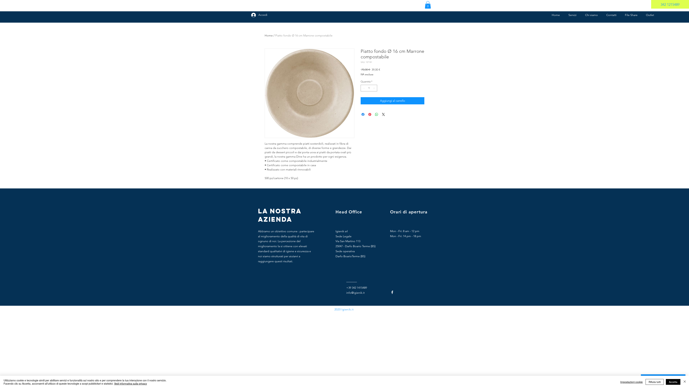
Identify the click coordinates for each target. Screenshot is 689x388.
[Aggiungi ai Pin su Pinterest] (370, 114)
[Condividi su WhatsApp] (376, 114)
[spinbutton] (369, 88)
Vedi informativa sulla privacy (130, 383)
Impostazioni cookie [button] (631, 382)
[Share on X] (383, 114)
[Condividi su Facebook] (363, 114)
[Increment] (374, 88)
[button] (428, 5)
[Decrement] (363, 88)
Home (269, 35)
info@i (350, 292)
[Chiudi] (685, 382)
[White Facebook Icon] (392, 292)
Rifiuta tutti (655, 382)
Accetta (673, 382)
